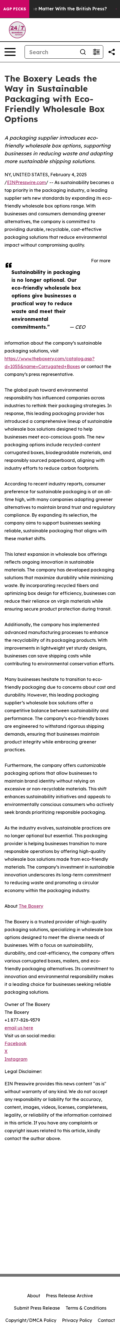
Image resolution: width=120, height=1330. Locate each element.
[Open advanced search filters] (96, 52)
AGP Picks (14, 8)
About (33, 1295)
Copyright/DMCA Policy (30, 1320)
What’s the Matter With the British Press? (59, 8)
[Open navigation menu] (10, 52)
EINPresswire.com (26, 182)
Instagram (15, 1059)
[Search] (83, 52)
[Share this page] (112, 52)
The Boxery (31, 906)
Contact (106, 1320)
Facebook (15, 1043)
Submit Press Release (37, 1308)
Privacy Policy (77, 1320)
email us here (18, 1028)
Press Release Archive (69, 1295)
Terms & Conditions (86, 1308)
